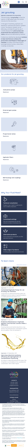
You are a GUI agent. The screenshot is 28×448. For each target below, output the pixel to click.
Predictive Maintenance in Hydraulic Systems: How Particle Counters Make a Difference (13, 323)
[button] (26, 2)
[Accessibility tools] (5, 445)
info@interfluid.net (14, 385)
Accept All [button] (14, 445)
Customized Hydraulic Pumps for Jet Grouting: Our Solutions (12, 290)
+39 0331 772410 (14, 382)
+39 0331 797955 (14, 384)
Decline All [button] (21, 445)
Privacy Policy (19, 437)
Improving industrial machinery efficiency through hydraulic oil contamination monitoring (11, 356)
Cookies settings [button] (7, 445)
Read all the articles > (22, 264)
